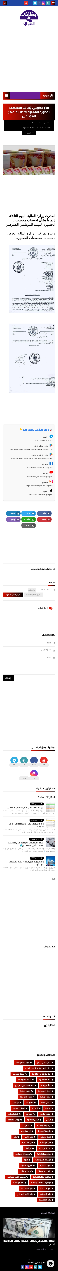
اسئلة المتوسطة (25, 1079)
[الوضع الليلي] (50, 1263)
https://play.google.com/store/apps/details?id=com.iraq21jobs (31, 449)
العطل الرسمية (19, 1108)
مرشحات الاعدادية (23, 1154)
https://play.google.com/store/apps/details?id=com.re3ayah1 (31, 458)
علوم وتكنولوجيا (44, 1131)
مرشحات (28, 1148)
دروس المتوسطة (44, 1125)
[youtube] (26, 3)
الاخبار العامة (46, 1102)
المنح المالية (13, 1114)
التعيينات (29, 1102)
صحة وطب (26, 1125)
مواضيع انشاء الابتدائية (42, 1177)
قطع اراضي (28, 1137)
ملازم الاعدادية (26, 1165)
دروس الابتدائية (33, 1119)
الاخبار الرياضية (45, 1097)
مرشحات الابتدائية (44, 1154)
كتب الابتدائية (45, 1142)
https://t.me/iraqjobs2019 (43, 440)
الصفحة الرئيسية (44, 127)
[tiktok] (30, 3)
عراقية (51, 1249)
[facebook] (39, 3)
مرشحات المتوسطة (43, 1159)
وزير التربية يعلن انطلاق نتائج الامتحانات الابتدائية (26, 863)
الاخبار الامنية (25, 1091)
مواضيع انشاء (25, 1171)
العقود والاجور (45, 1114)
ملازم (26, 1159)
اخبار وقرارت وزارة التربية (41, 1074)
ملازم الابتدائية (45, 1165)
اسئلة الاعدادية (45, 1079)
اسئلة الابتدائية (19, 1074)
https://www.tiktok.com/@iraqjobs (40, 494)
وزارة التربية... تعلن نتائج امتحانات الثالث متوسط (26, 825)
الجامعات (15, 1102)
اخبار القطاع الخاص (44, 1062)
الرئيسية (46, 95)
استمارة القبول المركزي (24, 1085)
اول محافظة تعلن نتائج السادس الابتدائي (26, 807)
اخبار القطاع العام (22, 1062)
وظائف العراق (18, 1262)
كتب (15, 1137)
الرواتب (48, 1108)
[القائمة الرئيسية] (6, 95)
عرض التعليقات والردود (12, 594)
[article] (29, 542)
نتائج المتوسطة (45, 1200)
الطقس (35, 1108)
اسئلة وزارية (46, 1085)
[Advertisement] (29, 59)
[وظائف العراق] (29, 18)
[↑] (29, 1260)
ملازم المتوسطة (44, 1171)
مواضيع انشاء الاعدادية (16, 1177)
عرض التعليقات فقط (33, 594)
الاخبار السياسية (28, 127)
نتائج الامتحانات (27, 1188)
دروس (48, 1119)
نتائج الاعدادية (45, 1188)
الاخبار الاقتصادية (44, 1091)
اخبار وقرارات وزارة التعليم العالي (38, 1068)
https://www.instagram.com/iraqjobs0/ (39, 485)
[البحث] (5, 3)
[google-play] (48, 3)
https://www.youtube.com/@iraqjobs (39, 476)
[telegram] (35, 3)
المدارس (29, 1114)
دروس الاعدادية (14, 1119)
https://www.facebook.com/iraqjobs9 (39, 467)
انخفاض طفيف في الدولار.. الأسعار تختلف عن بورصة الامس (29, 1243)
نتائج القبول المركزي (25, 1194)
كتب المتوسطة (45, 1148)
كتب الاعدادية (27, 1142)
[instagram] (43, 3)
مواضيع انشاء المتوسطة (41, 1182)
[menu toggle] (53, 3)
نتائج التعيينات (45, 1194)
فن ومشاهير (26, 1131)
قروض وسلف (45, 1137)
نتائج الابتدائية (18, 1182)
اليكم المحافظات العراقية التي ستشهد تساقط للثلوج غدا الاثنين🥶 (26, 844)
